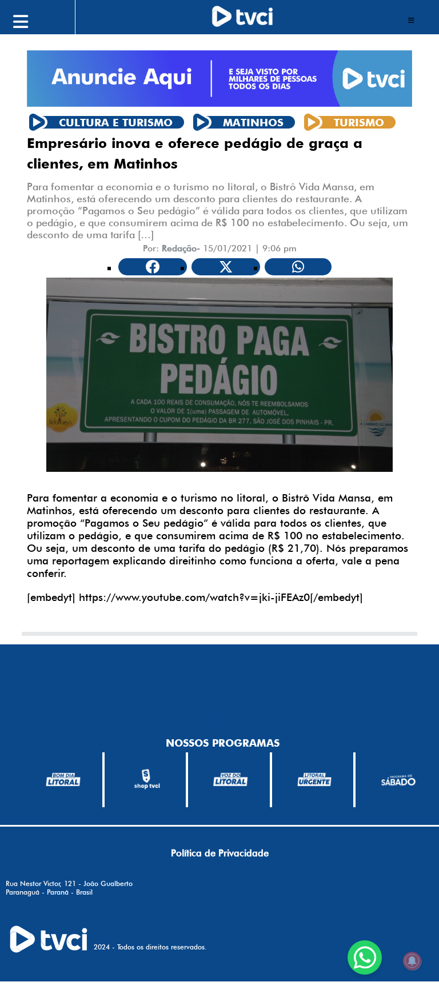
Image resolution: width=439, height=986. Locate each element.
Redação (179, 248)
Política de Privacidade (220, 853)
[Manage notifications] (412, 961)
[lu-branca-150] (314, 779)
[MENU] (46, 20)
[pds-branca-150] (398, 779)
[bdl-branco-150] (63, 779)
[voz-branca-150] (230, 779)
